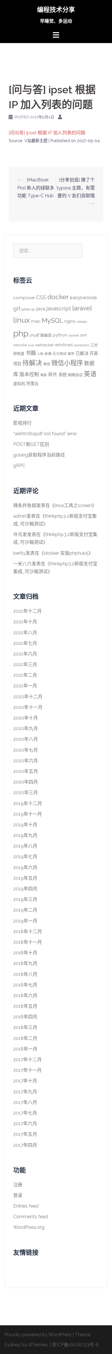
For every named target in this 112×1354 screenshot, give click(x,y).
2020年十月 (25, 718)
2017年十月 (25, 1081)
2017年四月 (25, 1145)
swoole (20, 345)
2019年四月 (25, 888)
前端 (48, 354)
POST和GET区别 (31, 444)
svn (83, 335)
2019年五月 (25, 878)
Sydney (12, 1344)
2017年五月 (25, 1134)
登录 (17, 1195)
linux (21, 320)
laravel (82, 308)
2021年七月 (25, 643)
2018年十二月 (27, 931)
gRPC (19, 465)
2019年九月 (25, 835)
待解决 (32, 363)
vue (31, 345)
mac (35, 321)
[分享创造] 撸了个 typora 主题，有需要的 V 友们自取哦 (76, 187)
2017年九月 (25, 1091)
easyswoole (83, 297)
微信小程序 (67, 363)
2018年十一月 (27, 942)
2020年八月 (25, 739)
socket (74, 335)
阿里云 (32, 383)
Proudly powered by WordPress (38, 1334)
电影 (43, 375)
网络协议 (75, 375)
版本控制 (29, 374)
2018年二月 (25, 1038)
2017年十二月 (27, 1059)
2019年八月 (25, 846)
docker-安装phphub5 (66, 553)
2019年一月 (25, 921)
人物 (40, 353)
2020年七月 (25, 750)
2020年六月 (25, 760)
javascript (58, 308)
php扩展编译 (40, 335)
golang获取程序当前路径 (39, 455)
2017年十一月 (27, 1070)
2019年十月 (25, 824)
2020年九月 (25, 728)
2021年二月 (25, 675)
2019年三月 (25, 899)
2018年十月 (25, 952)
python (60, 335)
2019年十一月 (27, 814)
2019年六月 (25, 867)
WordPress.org (29, 1227)
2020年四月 (25, 782)
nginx (70, 321)
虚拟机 (19, 383)
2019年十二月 (27, 803)
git (16, 308)
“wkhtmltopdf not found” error (45, 433)
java (40, 309)
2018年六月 (25, 995)
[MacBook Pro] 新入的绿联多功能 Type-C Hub (35, 187)
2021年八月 (25, 632)
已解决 (82, 353)
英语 (90, 374)
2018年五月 (25, 1006)
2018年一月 (25, 1049)
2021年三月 (25, 664)
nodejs (82, 322)
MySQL (52, 320)
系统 (63, 374)
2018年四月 (25, 1017)
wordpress (81, 345)
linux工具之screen (73, 505)
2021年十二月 (27, 611)
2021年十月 (25, 621)
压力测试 (59, 354)
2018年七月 (25, 985)
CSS (41, 297)
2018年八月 (25, 974)
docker (58, 297)
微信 (46, 364)
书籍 (31, 353)
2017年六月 (25, 1123)
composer (24, 297)
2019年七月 (25, 856)
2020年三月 (25, 792)
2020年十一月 (28, 707)
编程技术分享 (56, 9)
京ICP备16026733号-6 (75, 1344)
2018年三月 (25, 1027)
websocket (44, 345)
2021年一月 (25, 685)
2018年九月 (25, 963)
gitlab (26, 309)
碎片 (52, 374)
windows (64, 344)
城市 (70, 354)
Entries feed (25, 1206)
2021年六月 (25, 654)
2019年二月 (25, 910)
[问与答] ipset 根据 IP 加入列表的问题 (47, 133)
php (20, 333)
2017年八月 (25, 1102)
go (33, 309)
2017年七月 (25, 1113)
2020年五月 (25, 771)
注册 (17, 1184)
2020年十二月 (28, 696)
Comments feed (30, 1216)
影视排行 (22, 423)
